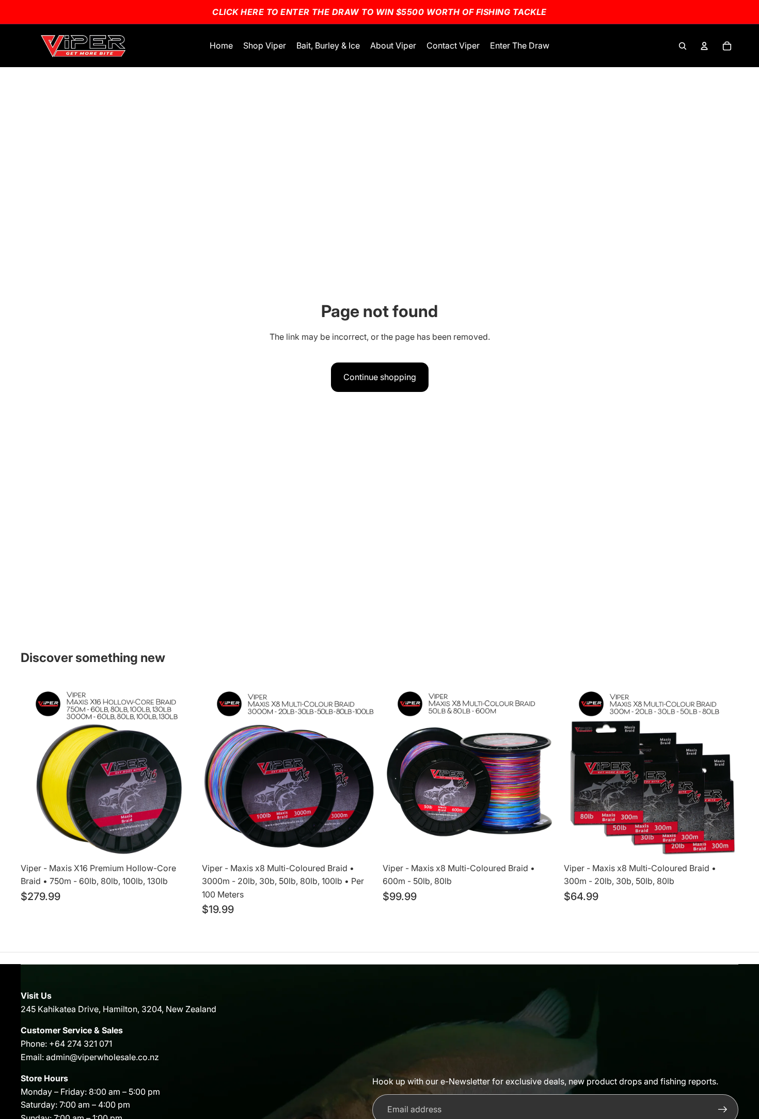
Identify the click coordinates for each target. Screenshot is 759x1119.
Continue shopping (379, 377)
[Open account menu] (704, 46)
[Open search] (682, 46)
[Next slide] (542, 770)
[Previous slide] (398, 770)
